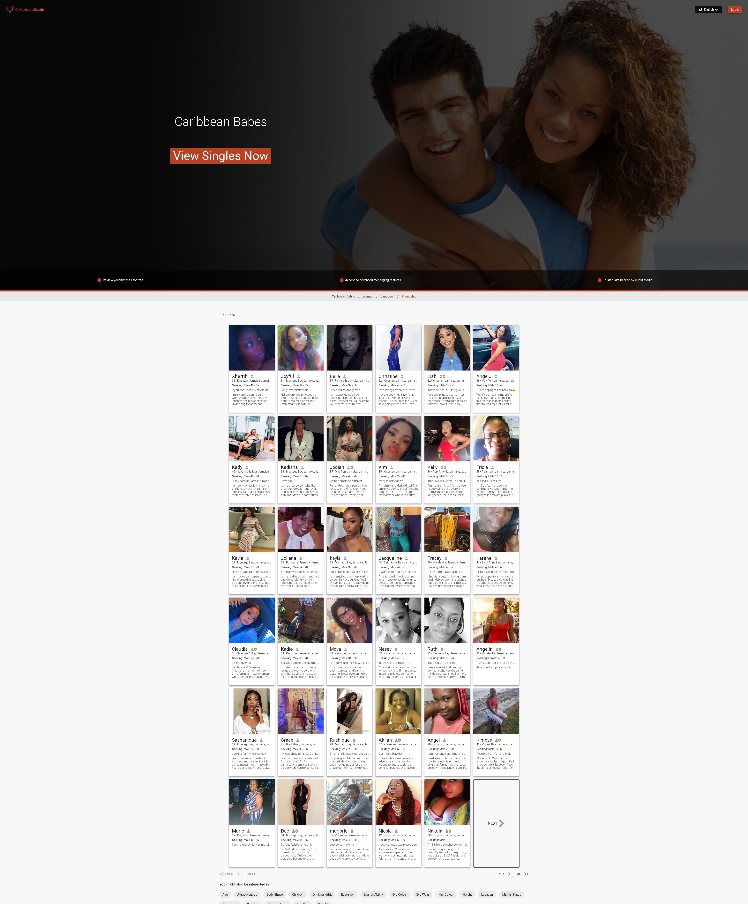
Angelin (484, 649)
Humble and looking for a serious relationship (496, 662)
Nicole (385, 831)
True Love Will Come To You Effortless (447, 480)
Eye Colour (399, 894)
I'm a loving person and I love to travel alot (398, 390)
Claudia (240, 649)
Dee (285, 831)
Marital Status (511, 894)
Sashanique (244, 740)
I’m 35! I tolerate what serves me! (447, 844)
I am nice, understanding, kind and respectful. (447, 753)
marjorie (339, 831)
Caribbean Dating (343, 296)
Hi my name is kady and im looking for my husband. (252, 480)
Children (297, 894)
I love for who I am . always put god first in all (252, 571)
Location (487, 894)
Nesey (385, 649)
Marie (238, 831)
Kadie (287, 649)
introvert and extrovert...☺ (394, 662)
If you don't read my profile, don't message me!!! (252, 390)
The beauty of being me (442, 662)
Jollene (288, 558)
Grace (287, 740)
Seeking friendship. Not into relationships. (252, 844)
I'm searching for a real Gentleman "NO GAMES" (300, 753)
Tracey (434, 558)
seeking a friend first (488, 480)
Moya (335, 649)
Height (467, 894)
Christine (388, 376)
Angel (434, 740)
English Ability (373, 894)
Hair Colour (445, 894)
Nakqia (435, 831)
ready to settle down (391, 480)
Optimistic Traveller (390, 753)
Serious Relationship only (296, 844)
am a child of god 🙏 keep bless (349, 571)
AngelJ (483, 376)
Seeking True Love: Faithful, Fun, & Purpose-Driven (447, 571)
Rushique (340, 740)
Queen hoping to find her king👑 (495, 390)
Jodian (337, 467)
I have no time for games (345, 390)
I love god (287, 480)
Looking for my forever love (249, 753)
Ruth (433, 649)
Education (347, 894)
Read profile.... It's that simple (493, 753)
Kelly (433, 467)
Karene (483, 558)
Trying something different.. (346, 480)
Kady (237, 467)
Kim (383, 467)
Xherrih (240, 376)
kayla (335, 558)
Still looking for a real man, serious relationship (496, 571)
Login (735, 9)
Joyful (287, 376)
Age (225, 894)
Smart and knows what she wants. (349, 753)
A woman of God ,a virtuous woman (398, 571)
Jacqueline (390, 558)
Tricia (482, 467)
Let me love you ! (242, 662)
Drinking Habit (322, 894)
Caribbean (387, 296)
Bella (335, 376)
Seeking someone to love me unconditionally (300, 662)
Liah (432, 376)
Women (368, 296)
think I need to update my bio (493, 667)
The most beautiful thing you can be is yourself (447, 390)
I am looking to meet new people (349, 662)
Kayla (237, 558)
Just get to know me (342, 844)
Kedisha (289, 467)
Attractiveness (247, 894)
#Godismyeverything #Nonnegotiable (300, 571)
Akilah (385, 740)
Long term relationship (294, 390)
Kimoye (484, 740)
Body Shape (274, 894)
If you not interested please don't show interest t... (398, 844)
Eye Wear (422, 894)
